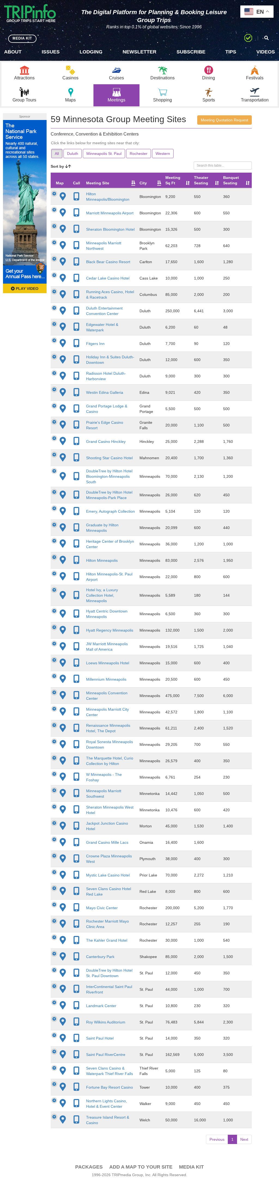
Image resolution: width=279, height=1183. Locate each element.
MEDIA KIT (22, 38)
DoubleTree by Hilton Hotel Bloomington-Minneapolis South (109, 476)
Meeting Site (97, 183)
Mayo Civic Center (102, 908)
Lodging (91, 52)
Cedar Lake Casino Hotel (107, 278)
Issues (51, 52)
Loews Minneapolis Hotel (107, 663)
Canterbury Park (100, 956)
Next (244, 1139)
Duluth (72, 153)
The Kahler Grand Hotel (106, 940)
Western (163, 153)
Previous (217, 1139)
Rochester (138, 153)
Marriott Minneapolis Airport (110, 213)
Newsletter (139, 52)
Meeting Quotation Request (224, 120)
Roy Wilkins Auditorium (105, 1022)
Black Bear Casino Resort (108, 262)
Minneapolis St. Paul (104, 153)
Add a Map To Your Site (140, 1167)
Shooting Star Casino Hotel (109, 458)
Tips (230, 52)
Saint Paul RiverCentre (105, 1054)
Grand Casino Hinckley (106, 441)
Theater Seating (201, 180)
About (13, 52)
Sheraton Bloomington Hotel (110, 229)
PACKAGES (89, 1167)
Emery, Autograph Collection (110, 511)
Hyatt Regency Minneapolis (109, 630)
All (57, 153)
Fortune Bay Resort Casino (109, 1087)
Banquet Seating (231, 180)
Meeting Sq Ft (172, 180)
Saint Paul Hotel (100, 1038)
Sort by (58, 166)
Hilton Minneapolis (102, 560)
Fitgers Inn (95, 343)
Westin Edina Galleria (104, 392)
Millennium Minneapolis (106, 679)
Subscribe (191, 52)
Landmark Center (101, 1006)
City (143, 183)
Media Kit (191, 1167)
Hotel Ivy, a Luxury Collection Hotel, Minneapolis (102, 595)
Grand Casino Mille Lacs (107, 842)
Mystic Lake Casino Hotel (108, 875)
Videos (265, 52)
